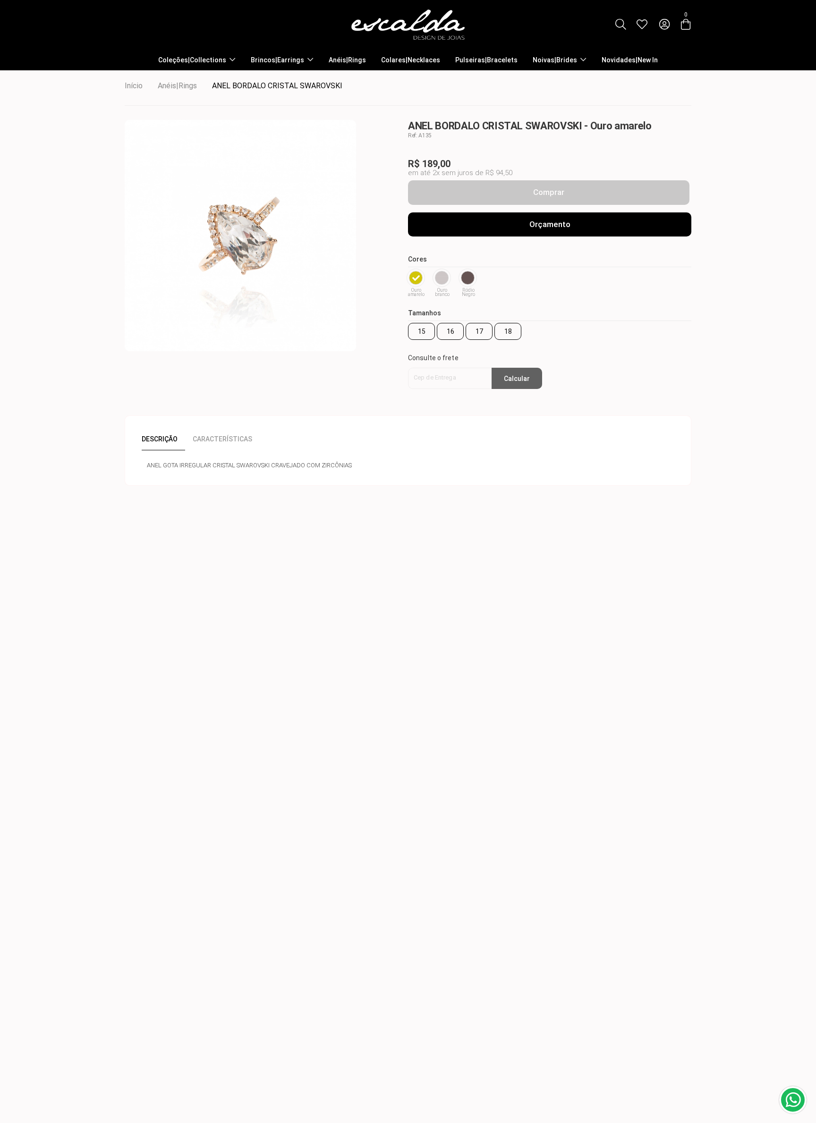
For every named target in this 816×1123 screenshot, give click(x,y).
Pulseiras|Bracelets (486, 60)
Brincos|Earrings (277, 60)
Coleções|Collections (192, 60)
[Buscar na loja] (620, 24)
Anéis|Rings (347, 60)
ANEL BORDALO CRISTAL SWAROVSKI (277, 85)
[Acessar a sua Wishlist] (642, 24)
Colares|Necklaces (410, 60)
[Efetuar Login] (664, 24)
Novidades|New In (630, 60)
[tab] (163, 439)
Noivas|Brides (555, 60)
